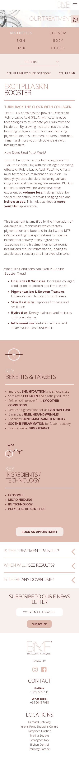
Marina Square (39, 735)
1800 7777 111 (39, 692)
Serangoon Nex (39, 740)
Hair (21, 48)
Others (58, 48)
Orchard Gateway (39, 722)
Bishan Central (39, 744)
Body (58, 40)
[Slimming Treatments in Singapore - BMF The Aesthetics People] (64, 5)
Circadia (58, 33)
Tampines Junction (39, 731)
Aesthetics (21, 33)
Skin (21, 40)
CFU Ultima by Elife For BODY (29, 73)
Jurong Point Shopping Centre (39, 726)
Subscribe (39, 624)
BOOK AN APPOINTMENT (40, 532)
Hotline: (39, 688)
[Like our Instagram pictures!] (35, 670)
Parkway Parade (39, 749)
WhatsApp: (39, 698)
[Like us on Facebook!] (43, 670)
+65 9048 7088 (39, 702)
